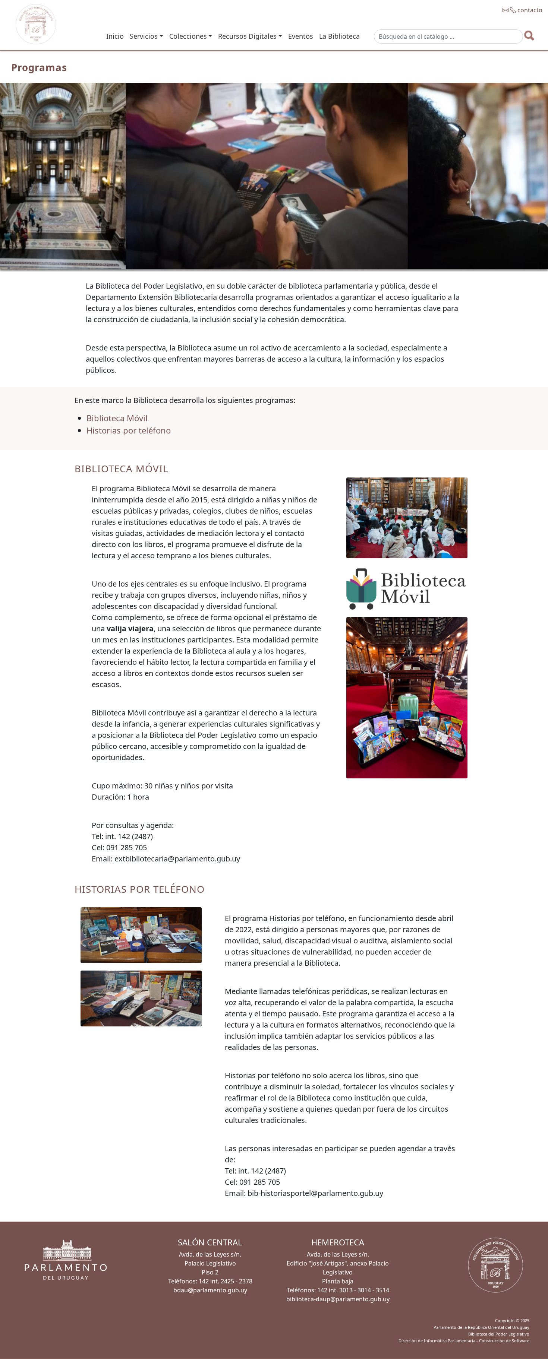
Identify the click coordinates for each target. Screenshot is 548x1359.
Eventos (300, 36)
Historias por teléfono (128, 430)
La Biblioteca (339, 36)
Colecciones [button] (188, 36)
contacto (529, 10)
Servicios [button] (144, 36)
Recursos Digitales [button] (247, 36)
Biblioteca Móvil (117, 417)
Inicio (115, 36)
